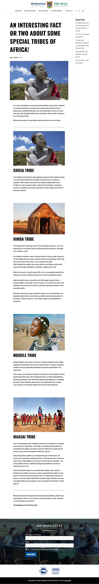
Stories (20, 57)
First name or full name (33, 535)
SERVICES (18, 11)
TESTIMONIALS (56, 11)
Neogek (68, 580)
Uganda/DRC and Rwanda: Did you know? (82, 54)
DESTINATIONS (30, 11)
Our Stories (43, 11)
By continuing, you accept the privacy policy (42, 549)
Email (27, 542)
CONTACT (69, 11)
